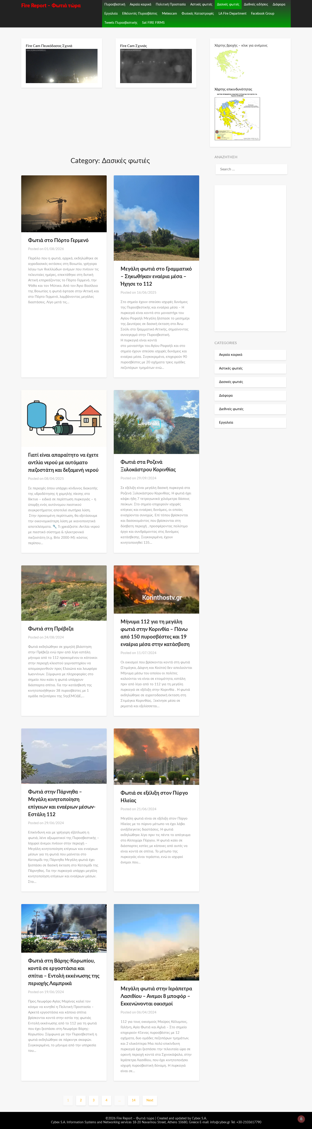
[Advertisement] (250, 258)
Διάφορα (279, 4)
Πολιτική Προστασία (171, 4)
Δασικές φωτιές (228, 4)
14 (133, 1100)
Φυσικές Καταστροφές (198, 13)
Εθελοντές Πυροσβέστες (139, 13)
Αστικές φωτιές (201, 4)
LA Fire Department (232, 13)
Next (149, 1100)
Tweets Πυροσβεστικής (120, 22)
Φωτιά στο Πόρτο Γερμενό (58, 240)
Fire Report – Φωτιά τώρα (51, 5)
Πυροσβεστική (114, 4)
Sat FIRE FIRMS (153, 22)
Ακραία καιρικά (140, 4)
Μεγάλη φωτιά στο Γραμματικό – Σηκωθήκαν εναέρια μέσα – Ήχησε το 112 (156, 276)
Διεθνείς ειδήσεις (256, 4)
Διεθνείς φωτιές (231, 409)
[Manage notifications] (301, 1119)
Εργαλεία (111, 13)
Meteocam (169, 13)
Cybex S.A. (199, 1118)
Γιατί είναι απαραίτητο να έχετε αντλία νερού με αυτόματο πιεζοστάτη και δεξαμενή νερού (63, 463)
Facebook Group (262, 13)
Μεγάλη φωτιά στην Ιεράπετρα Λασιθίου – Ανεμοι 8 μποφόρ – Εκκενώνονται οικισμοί (156, 996)
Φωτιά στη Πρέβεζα (51, 628)
